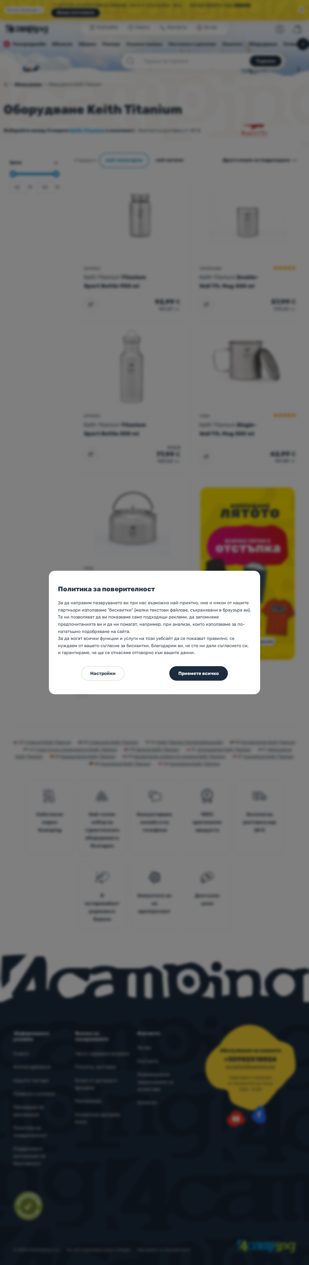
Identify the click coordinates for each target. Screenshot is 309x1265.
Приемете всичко (198, 673)
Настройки (103, 673)
